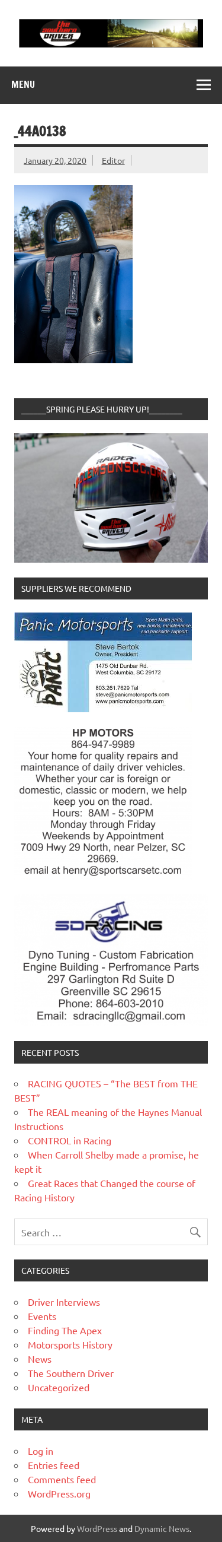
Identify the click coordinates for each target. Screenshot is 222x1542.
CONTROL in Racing (69, 1140)
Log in (40, 1451)
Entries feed (53, 1465)
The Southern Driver (71, 1373)
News (40, 1359)
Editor (113, 160)
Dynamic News (161, 1528)
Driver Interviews (64, 1302)
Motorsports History (70, 1344)
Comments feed (62, 1479)
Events (42, 1316)
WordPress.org (59, 1493)
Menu (23, 84)
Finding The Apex (65, 1330)
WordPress (97, 1528)
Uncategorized (58, 1387)
